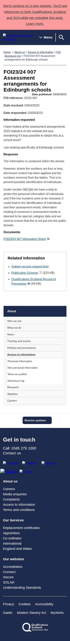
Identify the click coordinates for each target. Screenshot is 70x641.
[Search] (61, 37)
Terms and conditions (19, 510)
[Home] (18, 37)
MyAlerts (57, 613)
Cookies (24, 604)
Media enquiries (15, 494)
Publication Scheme (24, 272)
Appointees (11, 533)
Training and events (19, 341)
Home (7, 52)
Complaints (11, 499)
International (12, 543)
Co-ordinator (12, 538)
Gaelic (8, 613)
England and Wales (17, 549)
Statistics (12, 393)
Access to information (40, 52)
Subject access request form (30, 266)
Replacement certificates (21, 528)
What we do (14, 327)
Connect (9, 572)
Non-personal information (23, 367)
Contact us (12, 453)
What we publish (17, 374)
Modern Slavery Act (31, 613)
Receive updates (35, 420)
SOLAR (8, 582)
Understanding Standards (22, 587)
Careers (12, 400)
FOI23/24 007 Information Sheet (25, 239)
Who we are (14, 320)
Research (13, 387)
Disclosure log (16, 380)
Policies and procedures (21, 347)
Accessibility (44, 604)
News (10, 334)
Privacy (8, 604)
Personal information (20, 361)
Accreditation (12, 567)
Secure (8, 577)
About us (19, 52)
